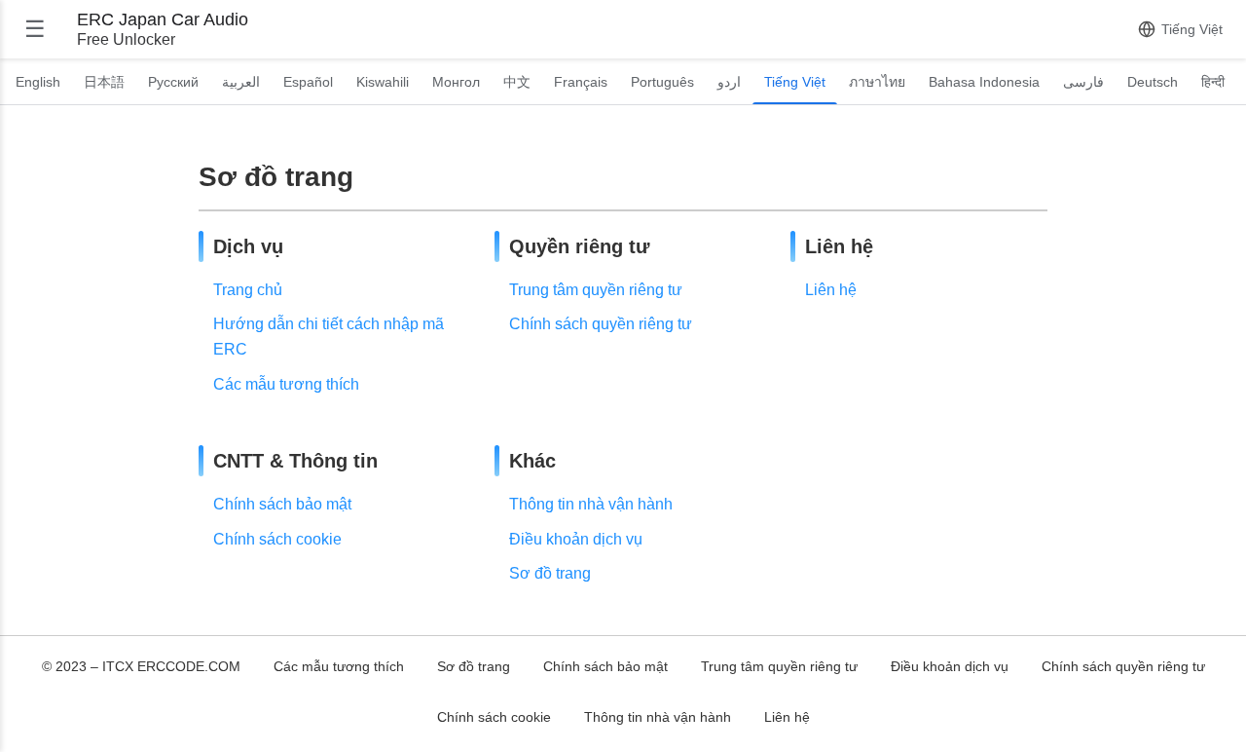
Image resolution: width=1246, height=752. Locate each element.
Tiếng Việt (794, 82)
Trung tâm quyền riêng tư (595, 290)
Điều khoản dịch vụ (575, 539)
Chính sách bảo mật (282, 504)
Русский (173, 82)
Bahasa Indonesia (984, 82)
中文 (517, 82)
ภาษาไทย (877, 82)
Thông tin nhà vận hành (591, 504)
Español (308, 82)
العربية (241, 82)
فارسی (1083, 82)
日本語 (104, 82)
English (38, 82)
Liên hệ (831, 290)
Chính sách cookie (277, 539)
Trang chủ (247, 290)
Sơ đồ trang (550, 573)
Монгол (456, 82)
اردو (729, 82)
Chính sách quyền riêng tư (600, 324)
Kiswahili (382, 82)
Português (662, 82)
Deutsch (1152, 82)
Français (580, 82)
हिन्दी (1213, 82)
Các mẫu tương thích (286, 384)
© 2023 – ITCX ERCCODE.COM (141, 666)
